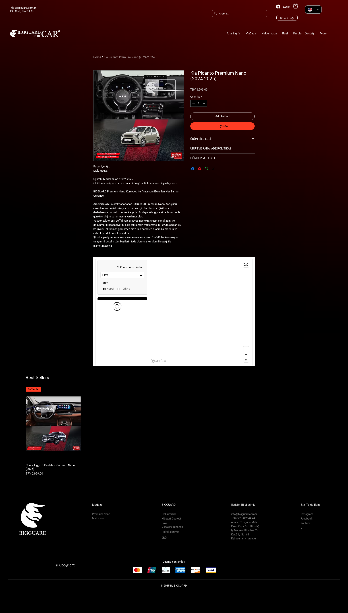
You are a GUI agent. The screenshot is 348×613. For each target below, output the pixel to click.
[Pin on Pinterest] (199, 169)
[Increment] (204, 103)
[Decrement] (193, 103)
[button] (295, 6)
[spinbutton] (198, 103)
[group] (174, 455)
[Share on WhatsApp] (206, 169)
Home (97, 57)
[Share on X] (213, 169)
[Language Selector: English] (313, 9)
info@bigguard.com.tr (23, 7)
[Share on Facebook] (192, 169)
